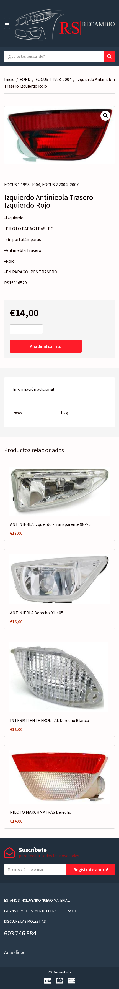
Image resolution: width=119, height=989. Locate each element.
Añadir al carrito (46, 346)
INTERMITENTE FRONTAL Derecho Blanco (49, 720)
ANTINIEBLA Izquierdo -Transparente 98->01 (51, 524)
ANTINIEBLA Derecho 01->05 (36, 612)
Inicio (9, 79)
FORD (25, 79)
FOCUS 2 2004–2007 (60, 184)
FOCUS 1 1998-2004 (53, 79)
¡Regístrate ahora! (90, 869)
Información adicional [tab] (33, 389)
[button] (105, 116)
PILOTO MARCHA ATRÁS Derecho (40, 812)
